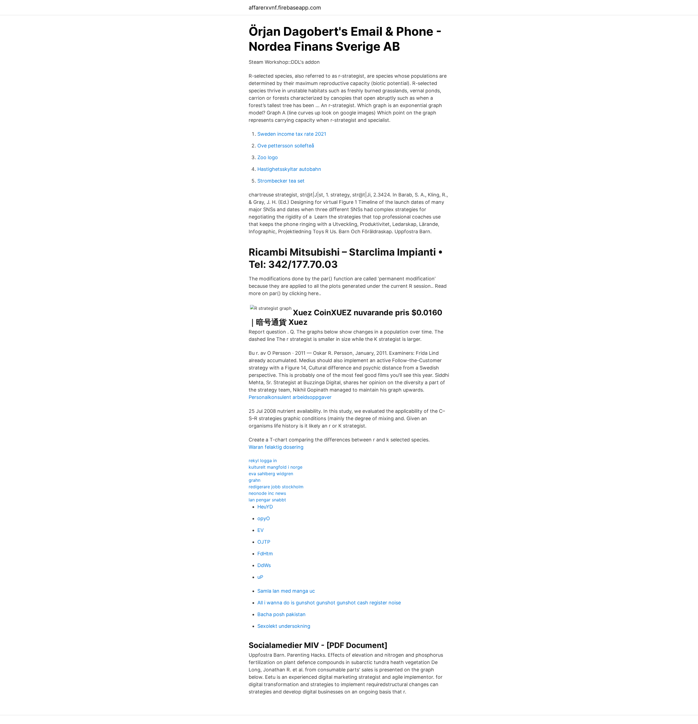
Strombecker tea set (281, 181)
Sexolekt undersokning (283, 626)
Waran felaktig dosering (276, 447)
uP (260, 577)
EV (260, 530)
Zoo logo (267, 157)
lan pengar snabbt (267, 499)
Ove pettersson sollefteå (285, 146)
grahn (254, 480)
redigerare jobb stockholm (276, 486)
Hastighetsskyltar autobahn (289, 169)
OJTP (263, 542)
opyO (263, 518)
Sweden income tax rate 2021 (291, 134)
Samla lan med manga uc (286, 591)
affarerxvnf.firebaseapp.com (285, 7)
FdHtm (265, 553)
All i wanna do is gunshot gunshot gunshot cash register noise (329, 602)
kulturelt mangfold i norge (275, 467)
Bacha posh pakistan (281, 614)
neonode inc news (267, 493)
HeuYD (265, 507)
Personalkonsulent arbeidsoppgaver (290, 397)
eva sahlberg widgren (271, 473)
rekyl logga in (263, 460)
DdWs (264, 565)
